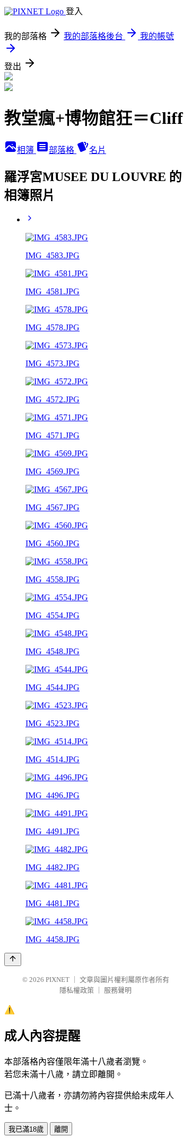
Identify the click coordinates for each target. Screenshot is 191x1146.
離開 (61, 1129)
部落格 (62, 150)
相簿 (26, 150)
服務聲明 (118, 990)
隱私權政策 (76, 990)
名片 (97, 150)
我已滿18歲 (26, 1129)
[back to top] (12, 959)
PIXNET (58, 979)
